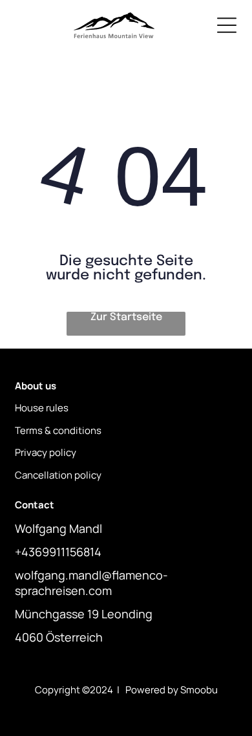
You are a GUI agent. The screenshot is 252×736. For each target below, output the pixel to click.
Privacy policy (45, 452)
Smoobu (199, 690)
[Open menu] (226, 25)
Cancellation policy (58, 475)
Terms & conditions (58, 430)
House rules (41, 408)
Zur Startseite (126, 317)
